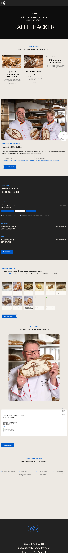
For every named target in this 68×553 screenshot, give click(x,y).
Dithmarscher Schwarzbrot (56, 61)
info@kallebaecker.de (34, 548)
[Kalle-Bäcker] (4, 3)
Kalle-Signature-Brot (34, 72)
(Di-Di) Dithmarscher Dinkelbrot (12, 74)
